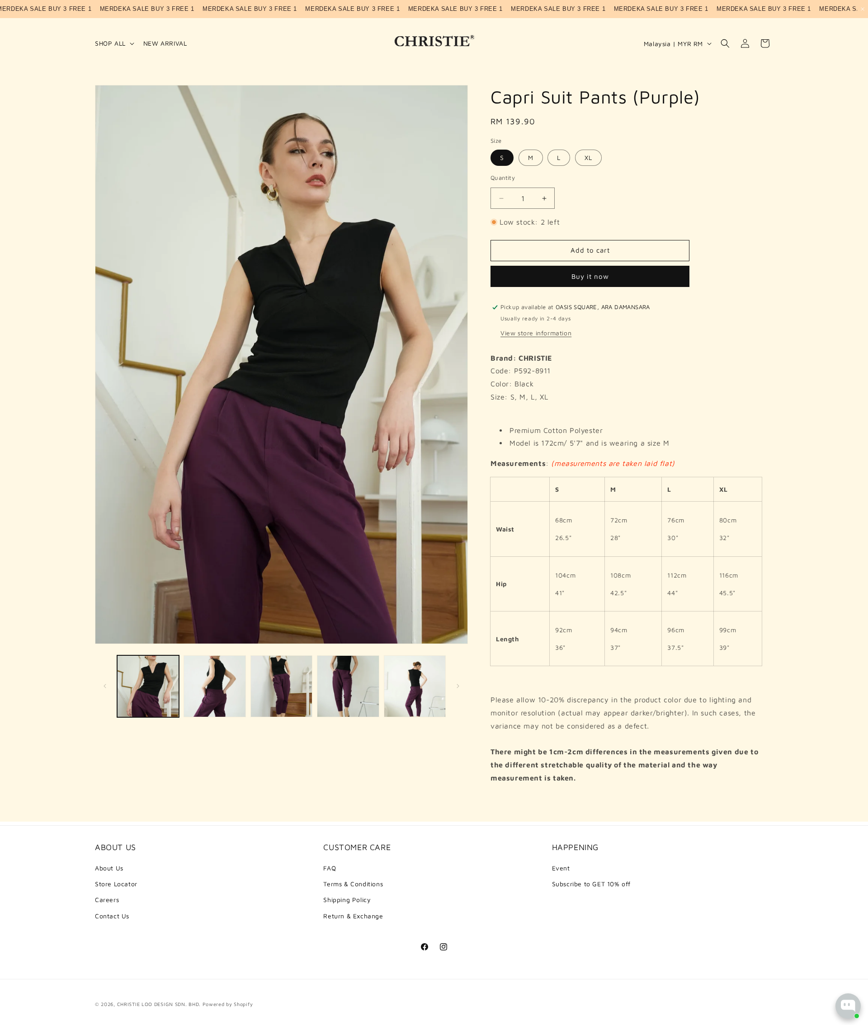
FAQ (329, 868)
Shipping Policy (347, 899)
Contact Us (112, 916)
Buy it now (590, 276)
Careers (107, 899)
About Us (109, 868)
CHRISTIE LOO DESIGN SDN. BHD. (159, 1004)
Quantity (503, 177)
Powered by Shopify (228, 1004)
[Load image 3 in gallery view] (281, 686)
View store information (535, 333)
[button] (114, 43)
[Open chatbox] (848, 1006)
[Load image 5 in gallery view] (415, 686)
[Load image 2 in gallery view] (214, 686)
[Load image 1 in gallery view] (148, 686)
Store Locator (116, 884)
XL (588, 157)
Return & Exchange (353, 916)
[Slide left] (105, 686)
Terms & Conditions (353, 884)
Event (561, 868)
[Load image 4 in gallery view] (348, 686)
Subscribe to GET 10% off (591, 884)
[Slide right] (458, 686)
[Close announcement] (862, 9)
